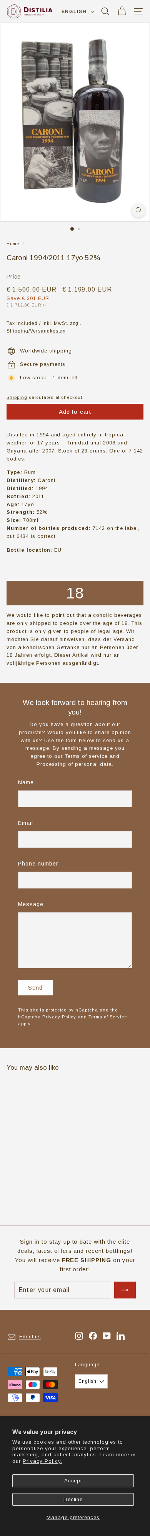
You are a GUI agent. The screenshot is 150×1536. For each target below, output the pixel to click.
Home (13, 243)
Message (30, 904)
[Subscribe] (125, 1290)
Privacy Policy (59, 1017)
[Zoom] (139, 210)
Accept (73, 1481)
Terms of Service (107, 1017)
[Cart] (122, 11)
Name (26, 782)
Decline (73, 1499)
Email (25, 823)
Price (14, 277)
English (74, 11)
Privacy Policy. (42, 1461)
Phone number (38, 864)
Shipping (17, 397)
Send (35, 987)
